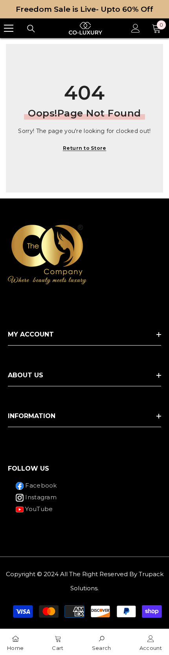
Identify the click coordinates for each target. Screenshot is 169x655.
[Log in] (135, 28)
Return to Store (85, 148)
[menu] (8, 28)
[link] (101, 641)
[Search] (31, 28)
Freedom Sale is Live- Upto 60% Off (84, 9)
